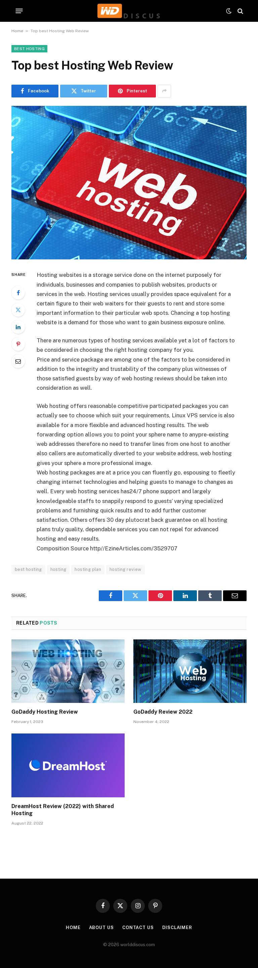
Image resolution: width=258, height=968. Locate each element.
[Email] (18, 361)
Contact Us (138, 927)
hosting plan (88, 569)
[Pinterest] (18, 344)
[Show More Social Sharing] (164, 91)
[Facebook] (18, 292)
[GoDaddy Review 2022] (190, 671)
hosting (58, 569)
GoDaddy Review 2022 (162, 712)
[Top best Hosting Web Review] (129, 182)
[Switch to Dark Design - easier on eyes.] (228, 11)
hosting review (125, 569)
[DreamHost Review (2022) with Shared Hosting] (68, 765)
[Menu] (19, 11)
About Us (101, 927)
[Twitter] (18, 310)
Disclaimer (177, 927)
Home (17, 31)
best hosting (28, 569)
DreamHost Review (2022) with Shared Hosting (62, 810)
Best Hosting (29, 49)
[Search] (239, 10)
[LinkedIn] (18, 327)
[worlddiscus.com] (129, 11)
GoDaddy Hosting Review (44, 712)
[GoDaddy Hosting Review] (68, 671)
